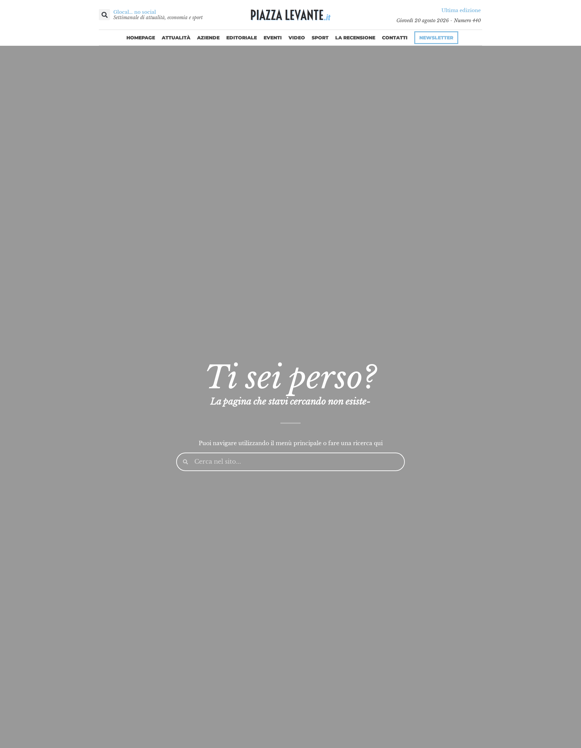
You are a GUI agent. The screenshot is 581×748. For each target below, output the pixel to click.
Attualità (176, 38)
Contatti (395, 38)
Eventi (273, 38)
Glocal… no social (134, 12)
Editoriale (241, 38)
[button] (104, 14)
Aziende (208, 38)
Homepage (140, 38)
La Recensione (355, 38)
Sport (320, 38)
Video (296, 38)
